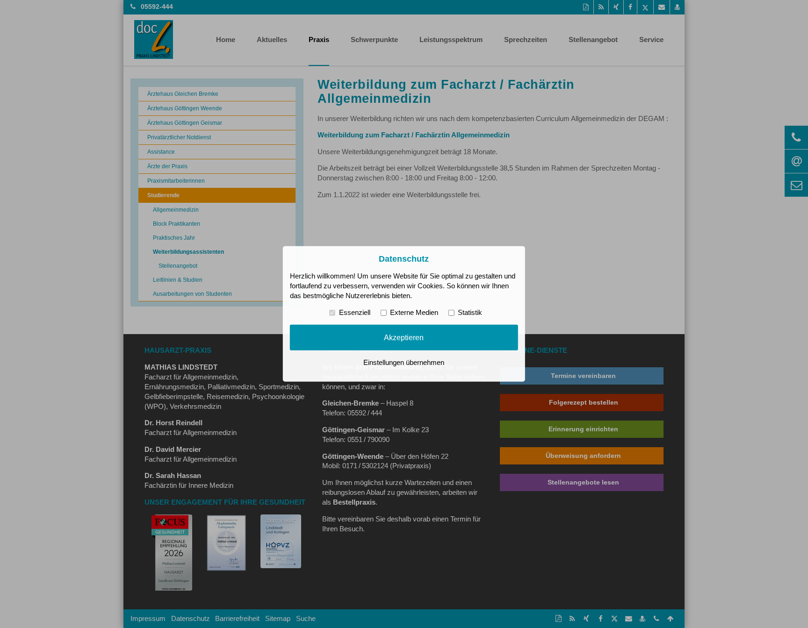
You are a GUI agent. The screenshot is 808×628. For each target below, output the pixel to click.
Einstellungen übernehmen (403, 362)
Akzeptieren (404, 337)
